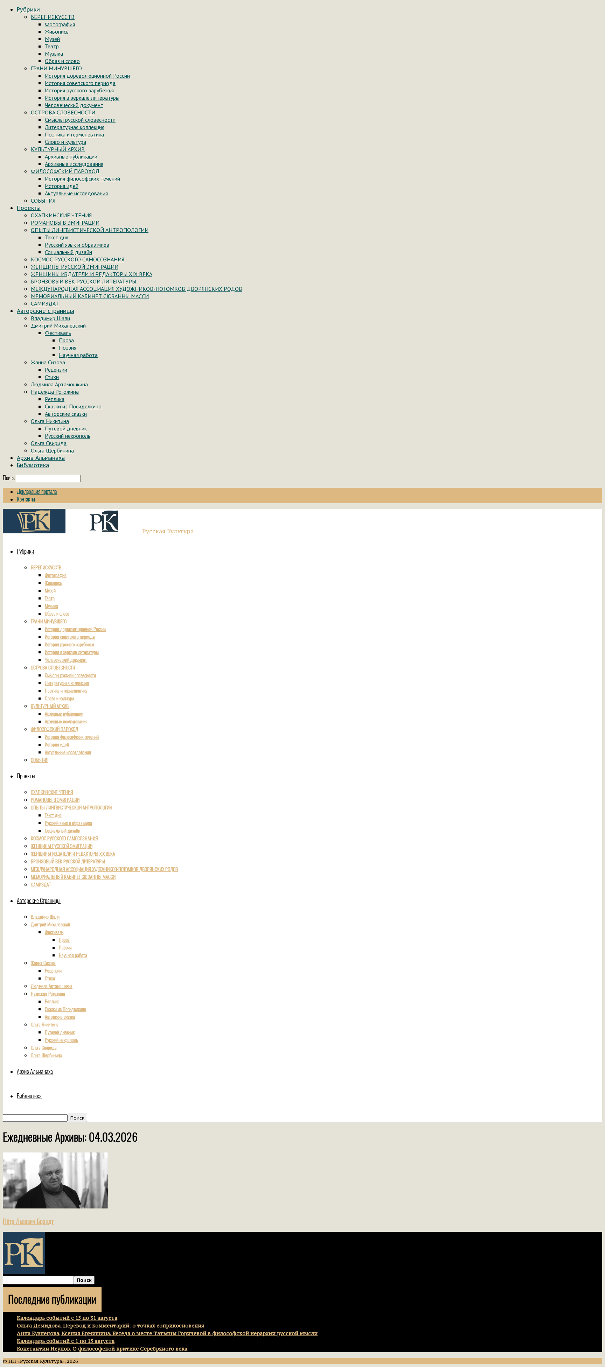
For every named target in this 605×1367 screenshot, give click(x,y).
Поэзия (67, 347)
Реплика (54, 398)
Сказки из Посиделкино (73, 406)
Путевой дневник (66, 428)
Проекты (29, 207)
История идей (61, 185)
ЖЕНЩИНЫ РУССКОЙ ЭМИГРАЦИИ (74, 266)
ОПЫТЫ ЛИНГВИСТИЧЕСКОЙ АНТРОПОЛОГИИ (89, 229)
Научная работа (78, 354)
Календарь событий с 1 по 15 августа (65, 1341)
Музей (52, 38)
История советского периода (80, 82)
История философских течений (82, 178)
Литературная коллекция (74, 127)
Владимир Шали (50, 318)
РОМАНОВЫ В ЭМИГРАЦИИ (65, 222)
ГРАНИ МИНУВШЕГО (56, 68)
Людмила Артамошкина (59, 384)
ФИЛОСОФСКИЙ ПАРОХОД (65, 171)
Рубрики (28, 9)
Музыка (54, 53)
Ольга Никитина (50, 421)
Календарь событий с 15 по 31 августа (67, 1318)
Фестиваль (58, 332)
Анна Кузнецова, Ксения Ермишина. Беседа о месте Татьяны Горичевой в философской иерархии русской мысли (167, 1333)
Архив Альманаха (41, 457)
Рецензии (56, 369)
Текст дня (56, 237)
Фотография (60, 24)
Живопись (57, 31)
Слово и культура (65, 141)
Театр (52, 46)
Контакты (26, 499)
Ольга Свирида (49, 443)
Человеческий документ (74, 104)
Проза (66, 340)
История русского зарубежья (79, 90)
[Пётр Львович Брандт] (55, 1206)
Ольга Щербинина (52, 450)
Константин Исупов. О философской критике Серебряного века (102, 1348)
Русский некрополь (67, 435)
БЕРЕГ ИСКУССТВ (53, 16)
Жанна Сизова (48, 362)
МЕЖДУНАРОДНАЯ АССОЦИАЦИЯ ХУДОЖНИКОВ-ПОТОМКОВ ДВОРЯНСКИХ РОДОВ (136, 288)
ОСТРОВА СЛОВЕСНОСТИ (63, 112)
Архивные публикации (71, 156)
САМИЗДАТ (45, 303)
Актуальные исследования (76, 193)
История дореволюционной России (87, 75)
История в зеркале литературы (82, 97)
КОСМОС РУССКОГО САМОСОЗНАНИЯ (77, 259)
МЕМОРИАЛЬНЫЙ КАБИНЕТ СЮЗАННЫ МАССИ (90, 296)
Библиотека (33, 465)
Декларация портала (37, 491)
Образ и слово (62, 60)
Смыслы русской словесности (80, 119)
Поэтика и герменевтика (74, 134)
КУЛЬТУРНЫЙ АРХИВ (58, 149)
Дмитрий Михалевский (58, 325)
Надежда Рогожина (55, 391)
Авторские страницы (45, 310)
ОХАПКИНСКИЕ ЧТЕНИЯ (61, 215)
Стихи (52, 376)
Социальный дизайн (68, 251)
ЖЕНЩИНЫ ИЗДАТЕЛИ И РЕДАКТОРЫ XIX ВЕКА (91, 274)
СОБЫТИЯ (43, 200)
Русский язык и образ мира (77, 244)
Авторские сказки (66, 413)
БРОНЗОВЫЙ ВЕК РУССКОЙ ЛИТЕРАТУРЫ (83, 281)
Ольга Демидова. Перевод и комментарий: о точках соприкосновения (110, 1325)
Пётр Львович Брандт (28, 1221)
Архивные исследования (74, 163)
